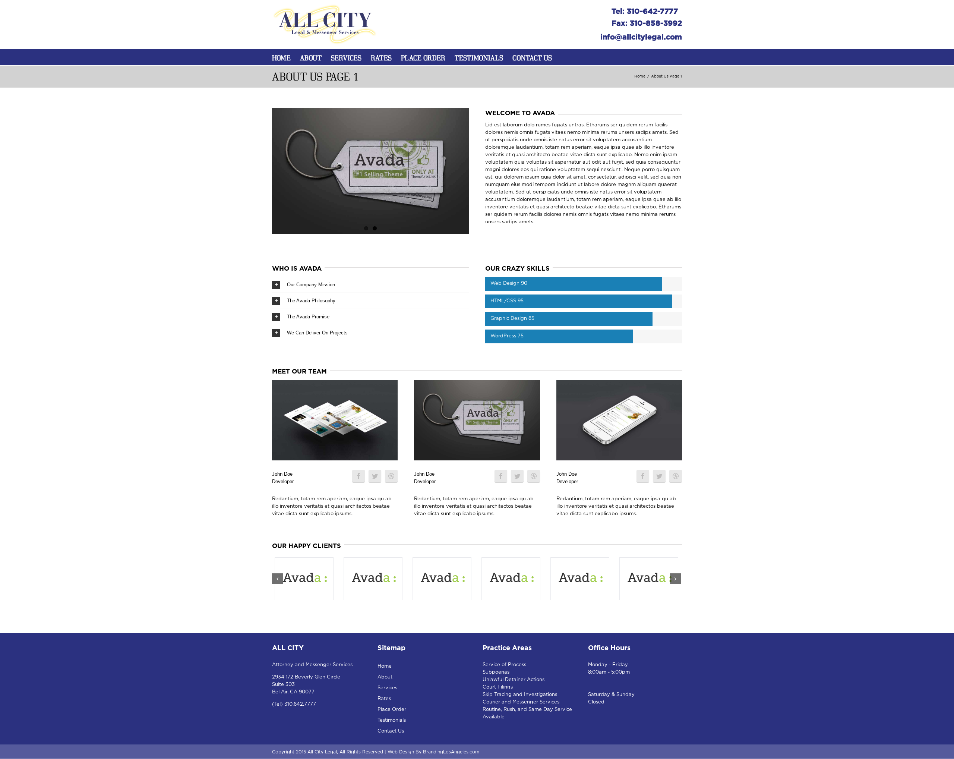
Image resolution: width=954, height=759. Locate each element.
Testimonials (479, 58)
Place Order (423, 58)
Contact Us (532, 58)
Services (346, 58)
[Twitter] (375, 476)
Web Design (401, 752)
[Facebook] (358, 476)
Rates (381, 58)
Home (281, 58)
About (311, 58)
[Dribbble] (391, 476)
